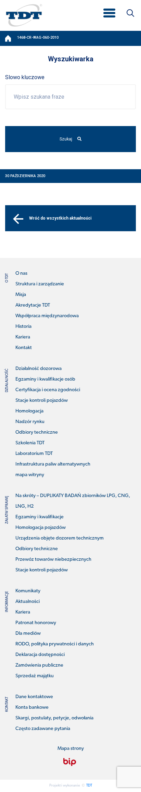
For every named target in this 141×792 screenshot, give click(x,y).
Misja (20, 294)
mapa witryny (29, 475)
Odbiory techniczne (36, 432)
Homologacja (29, 411)
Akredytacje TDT (32, 305)
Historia (23, 326)
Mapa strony (70, 748)
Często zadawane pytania (42, 728)
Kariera (22, 337)
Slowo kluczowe (24, 77)
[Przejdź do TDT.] (8, 38)
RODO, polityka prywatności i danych (54, 644)
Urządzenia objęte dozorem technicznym (59, 538)
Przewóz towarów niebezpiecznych (53, 559)
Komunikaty (27, 591)
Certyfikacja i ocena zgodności (47, 390)
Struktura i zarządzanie (39, 284)
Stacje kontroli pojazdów (41, 400)
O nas (21, 273)
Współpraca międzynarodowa (47, 316)
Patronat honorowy (35, 623)
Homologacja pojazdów (40, 527)
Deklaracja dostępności (40, 654)
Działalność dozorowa (38, 368)
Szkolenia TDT (29, 443)
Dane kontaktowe (34, 697)
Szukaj (66, 139)
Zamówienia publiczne (39, 665)
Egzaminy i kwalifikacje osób (45, 379)
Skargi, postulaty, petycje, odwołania (54, 718)
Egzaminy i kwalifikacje (39, 517)
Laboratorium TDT (34, 453)
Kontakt (23, 347)
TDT (89, 786)
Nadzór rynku (29, 421)
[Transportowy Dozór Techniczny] (24, 15)
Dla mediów (28, 633)
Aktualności (27, 601)
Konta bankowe (32, 707)
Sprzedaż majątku (34, 676)
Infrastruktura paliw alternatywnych (52, 464)
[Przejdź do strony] (69, 762)
